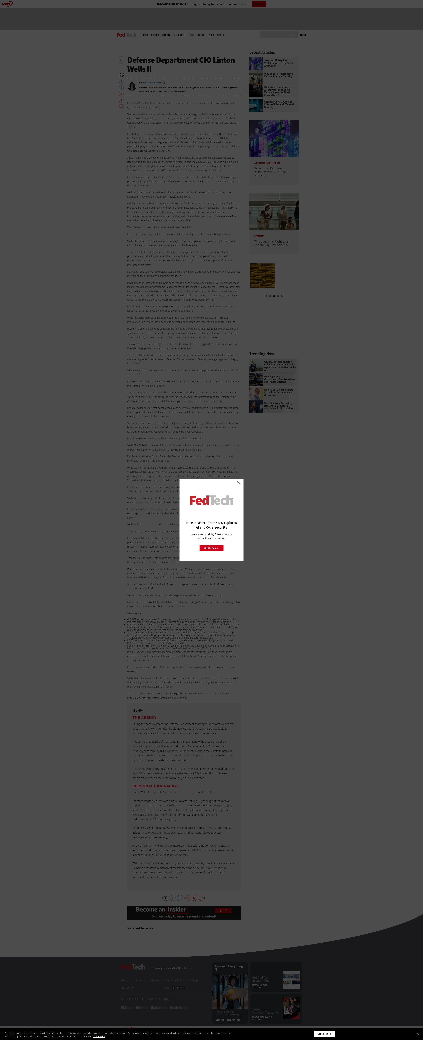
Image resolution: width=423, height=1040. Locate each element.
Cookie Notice (99, 1036)
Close (238, 482)
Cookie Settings (324, 1033)
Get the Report (211, 548)
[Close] (417, 1033)
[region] (211, 1034)
